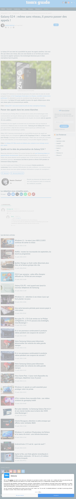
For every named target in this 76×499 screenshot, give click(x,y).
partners (11, 480)
